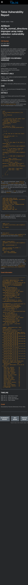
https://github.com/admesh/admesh (14, 77)
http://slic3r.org (5, 78)
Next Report (15, 418)
